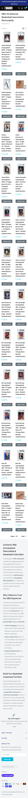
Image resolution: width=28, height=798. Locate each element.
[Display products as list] (25, 28)
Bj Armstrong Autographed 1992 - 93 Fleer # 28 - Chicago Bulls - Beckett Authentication (21, 388)
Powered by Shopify (7, 794)
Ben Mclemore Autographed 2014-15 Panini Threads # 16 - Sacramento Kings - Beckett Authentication (6, 309)
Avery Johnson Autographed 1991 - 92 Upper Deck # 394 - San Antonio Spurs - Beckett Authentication (21, 226)
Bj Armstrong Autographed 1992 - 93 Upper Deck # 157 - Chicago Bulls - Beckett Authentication (7, 430)
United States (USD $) (8, 766)
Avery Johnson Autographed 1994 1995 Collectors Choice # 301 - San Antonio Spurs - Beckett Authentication (21, 268)
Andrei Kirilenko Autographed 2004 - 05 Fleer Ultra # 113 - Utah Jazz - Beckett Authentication (21, 184)
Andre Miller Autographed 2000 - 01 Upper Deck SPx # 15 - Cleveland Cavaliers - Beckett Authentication (7, 185)
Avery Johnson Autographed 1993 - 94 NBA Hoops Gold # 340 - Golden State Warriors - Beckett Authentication (7, 268)
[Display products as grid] (23, 28)
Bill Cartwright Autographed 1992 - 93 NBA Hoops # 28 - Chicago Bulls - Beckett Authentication (6, 349)
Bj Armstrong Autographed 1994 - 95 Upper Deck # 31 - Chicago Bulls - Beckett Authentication (21, 430)
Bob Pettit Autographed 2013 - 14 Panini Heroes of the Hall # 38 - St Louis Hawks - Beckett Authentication (6, 511)
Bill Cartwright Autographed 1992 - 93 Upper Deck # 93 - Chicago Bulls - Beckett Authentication (21, 349)
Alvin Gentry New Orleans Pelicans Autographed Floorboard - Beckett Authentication (20, 99)
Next (23, 536)
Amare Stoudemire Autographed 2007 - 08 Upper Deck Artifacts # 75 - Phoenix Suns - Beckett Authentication (7, 143)
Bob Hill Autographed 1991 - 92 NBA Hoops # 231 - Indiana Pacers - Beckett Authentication (21, 470)
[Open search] (19, 8)
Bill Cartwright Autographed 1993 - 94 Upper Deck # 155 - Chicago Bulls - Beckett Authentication (7, 389)
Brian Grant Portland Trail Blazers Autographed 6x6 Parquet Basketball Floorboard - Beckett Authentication (20, 513)
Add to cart (7, 74)
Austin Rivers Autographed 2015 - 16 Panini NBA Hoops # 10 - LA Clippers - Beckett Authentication (7, 226)
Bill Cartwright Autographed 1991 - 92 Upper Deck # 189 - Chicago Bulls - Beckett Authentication (20, 309)
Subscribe (7, 759)
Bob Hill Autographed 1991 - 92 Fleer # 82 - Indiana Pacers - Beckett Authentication (7, 469)
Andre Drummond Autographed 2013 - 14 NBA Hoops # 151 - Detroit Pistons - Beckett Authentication (21, 143)
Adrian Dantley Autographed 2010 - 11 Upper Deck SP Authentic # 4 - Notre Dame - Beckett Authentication (6, 100)
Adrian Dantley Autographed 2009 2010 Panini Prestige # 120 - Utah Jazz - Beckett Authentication (21, 52)
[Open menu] (2, 8)
